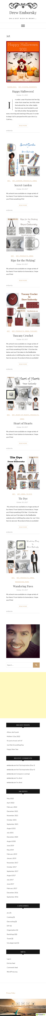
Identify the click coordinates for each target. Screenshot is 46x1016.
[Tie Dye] (23, 472)
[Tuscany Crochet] (23, 310)
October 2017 (12, 867)
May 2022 (10, 798)
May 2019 (10, 850)
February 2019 (12, 854)
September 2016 (12, 897)
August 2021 (11, 828)
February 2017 (12, 888)
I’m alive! (19, 778)
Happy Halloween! (23, 91)
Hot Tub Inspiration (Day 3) (25, 765)
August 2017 (11, 875)
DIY (8, 926)
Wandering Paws (22, 581)
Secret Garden (23, 185)
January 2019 (11, 858)
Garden (19, 180)
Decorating (11, 921)
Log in (9, 959)
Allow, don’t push (13, 732)
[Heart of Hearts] (23, 393)
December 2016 (12, 893)
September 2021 (12, 824)
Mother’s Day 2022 (13, 736)
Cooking (10, 917)
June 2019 (10, 845)
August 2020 (11, 841)
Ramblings (11, 87)
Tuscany (33, 331)
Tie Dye (29, 494)
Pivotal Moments (29, 87)
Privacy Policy (10, 993)
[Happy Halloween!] (23, 61)
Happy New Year (12, 749)
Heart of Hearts (22, 414)
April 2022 (10, 803)
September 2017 (12, 871)
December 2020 (12, 837)
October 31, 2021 (22, 95)
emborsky (9, 130)
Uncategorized (12, 943)
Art (20, 87)
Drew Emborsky (23, 12)
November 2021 (12, 815)
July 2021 (10, 833)
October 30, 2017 (22, 189)
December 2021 (12, 811)
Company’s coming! (23, 774)
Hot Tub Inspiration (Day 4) (25, 769)
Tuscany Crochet (23, 335)
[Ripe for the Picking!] (23, 234)
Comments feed (12, 967)
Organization (11, 930)
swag (35, 180)
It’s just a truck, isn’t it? (14, 741)
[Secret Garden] (23, 159)
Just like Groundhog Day (15, 745)
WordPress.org (12, 972)
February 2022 (12, 807)
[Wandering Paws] (23, 556)
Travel (9, 938)
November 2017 (12, 863)
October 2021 (12, 820)
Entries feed (11, 963)
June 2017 (10, 884)
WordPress (30, 1013)
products (27, 180)
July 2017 (10, 880)
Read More (23, 125)
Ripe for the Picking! (23, 260)
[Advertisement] (23, 695)
